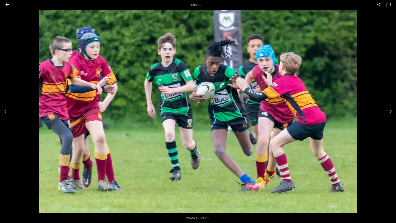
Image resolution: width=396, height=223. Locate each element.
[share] (378, 5)
